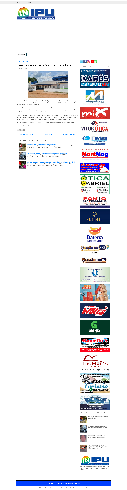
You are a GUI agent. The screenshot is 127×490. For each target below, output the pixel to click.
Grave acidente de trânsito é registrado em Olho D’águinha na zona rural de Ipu (97, 447)
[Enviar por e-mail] (18, 130)
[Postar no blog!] (20, 130)
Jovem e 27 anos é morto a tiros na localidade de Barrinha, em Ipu (98, 436)
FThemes (41, 488)
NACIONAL (26, 61)
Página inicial (21, 54)
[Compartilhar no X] (22, 130)
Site (24, 2)
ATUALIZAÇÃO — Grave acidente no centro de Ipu (41, 144)
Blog (18, 2)
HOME (20, 61)
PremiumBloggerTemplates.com (70, 488)
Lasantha (57, 488)
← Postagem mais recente (25, 134)
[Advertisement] (63, 37)
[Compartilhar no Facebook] (24, 130)
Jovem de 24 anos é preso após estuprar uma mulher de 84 (45, 65)
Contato (30, 2)
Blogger (77, 483)
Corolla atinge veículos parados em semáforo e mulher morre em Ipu (47, 153)
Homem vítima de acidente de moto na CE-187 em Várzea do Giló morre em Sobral (51, 162)
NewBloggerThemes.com (86, 488)
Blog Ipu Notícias (62, 483)
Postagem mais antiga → (70, 134)
